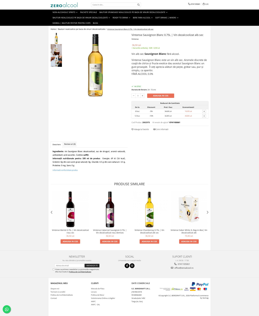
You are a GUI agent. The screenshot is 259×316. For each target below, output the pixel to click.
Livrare (94, 292)
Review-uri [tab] (70, 144)
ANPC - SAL (95, 304)
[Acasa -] (64, 5)
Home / (54, 29)
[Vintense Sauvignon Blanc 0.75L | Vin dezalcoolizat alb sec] (95, 65)
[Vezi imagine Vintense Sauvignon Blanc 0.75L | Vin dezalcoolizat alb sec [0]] (56, 38)
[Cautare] (138, 5)
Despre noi (55, 288)
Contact (54, 298)
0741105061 (183, 264)
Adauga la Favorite (141, 129)
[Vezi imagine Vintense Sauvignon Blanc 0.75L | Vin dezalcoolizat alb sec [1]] (56, 49)
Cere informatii (161, 129)
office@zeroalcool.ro (183, 267)
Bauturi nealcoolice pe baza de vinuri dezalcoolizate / (82, 29)
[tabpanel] (95, 65)
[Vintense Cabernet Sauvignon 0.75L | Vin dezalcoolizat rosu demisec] (109, 209)
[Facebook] (127, 265)
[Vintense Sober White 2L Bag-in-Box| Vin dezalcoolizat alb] (189, 209)
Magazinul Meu (59, 283)
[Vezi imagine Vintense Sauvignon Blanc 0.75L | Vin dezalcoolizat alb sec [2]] (56, 61)
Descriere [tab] (57, 144)
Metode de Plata (97, 288)
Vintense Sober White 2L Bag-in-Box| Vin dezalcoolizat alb (189, 231)
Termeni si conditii (58, 292)
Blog (95, 23)
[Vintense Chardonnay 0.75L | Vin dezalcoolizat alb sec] (149, 209)
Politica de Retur (97, 295)
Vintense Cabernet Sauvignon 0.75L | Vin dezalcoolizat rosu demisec (110, 231)
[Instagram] (132, 265)
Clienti (95, 283)
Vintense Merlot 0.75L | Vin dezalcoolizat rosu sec (70, 231)
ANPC (93, 301)
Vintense (135, 39)
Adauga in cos (160, 95)
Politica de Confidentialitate (80, 272)
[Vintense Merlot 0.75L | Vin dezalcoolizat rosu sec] (70, 209)
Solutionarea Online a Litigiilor (103, 298)
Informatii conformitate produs (65, 170)
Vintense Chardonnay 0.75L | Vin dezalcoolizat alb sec (149, 231)
